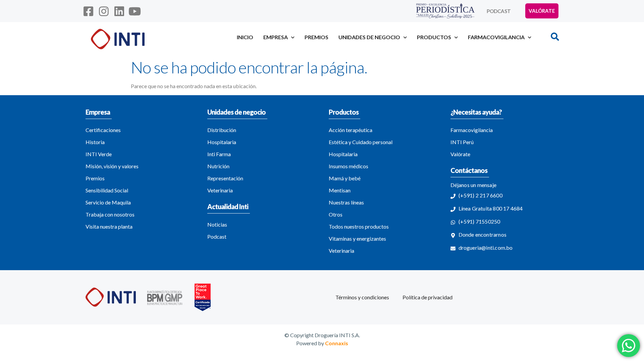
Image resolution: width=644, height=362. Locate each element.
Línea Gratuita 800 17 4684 (491, 208)
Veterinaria (220, 190)
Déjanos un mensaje (473, 185)
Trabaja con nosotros (110, 214)
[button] (554, 36)
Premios (316, 37)
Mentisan (340, 190)
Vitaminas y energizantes (357, 238)
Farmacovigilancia (471, 130)
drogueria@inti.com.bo (486, 247)
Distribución (221, 130)
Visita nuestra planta (109, 226)
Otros (335, 214)
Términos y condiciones (362, 297)
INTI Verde (99, 154)
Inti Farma (219, 154)
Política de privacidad (427, 297)
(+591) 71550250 (479, 221)
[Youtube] (135, 11)
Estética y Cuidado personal (360, 142)
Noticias (217, 224)
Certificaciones (103, 130)
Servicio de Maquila (108, 202)
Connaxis (336, 343)
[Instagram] (103, 11)
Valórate (460, 154)
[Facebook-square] (88, 11)
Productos (344, 112)
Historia (95, 142)
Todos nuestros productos (359, 226)
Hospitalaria (221, 142)
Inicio (245, 37)
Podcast (499, 11)
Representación (225, 178)
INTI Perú (462, 142)
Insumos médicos (348, 166)
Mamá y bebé (345, 178)
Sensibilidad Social (107, 190)
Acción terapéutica (350, 130)
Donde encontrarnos (483, 234)
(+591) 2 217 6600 (480, 195)
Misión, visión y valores (112, 166)
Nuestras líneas (346, 202)
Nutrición (218, 166)
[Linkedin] (119, 11)
